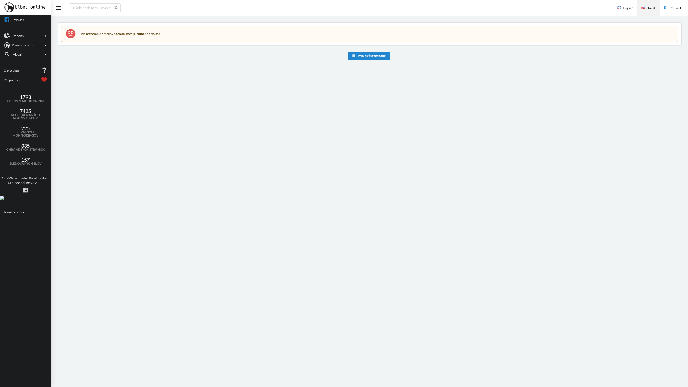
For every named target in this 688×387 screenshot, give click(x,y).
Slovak (651, 8)
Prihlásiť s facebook (371, 56)
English (628, 8)
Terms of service (15, 212)
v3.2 (24, 181)
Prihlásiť (675, 8)
